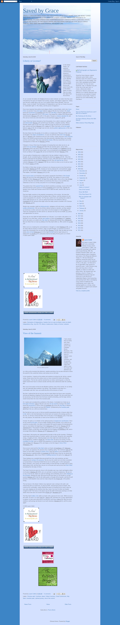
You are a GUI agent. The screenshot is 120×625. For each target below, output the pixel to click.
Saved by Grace (41, 11)
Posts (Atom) (51, 610)
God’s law (62, 134)
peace (56, 451)
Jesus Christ (63, 443)
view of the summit (49, 598)
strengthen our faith (28, 441)
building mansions (51, 455)
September (82, 178)
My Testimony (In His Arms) (83, 116)
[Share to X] (61, 320)
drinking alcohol (44, 206)
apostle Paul (39, 186)
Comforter (38, 596)
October (81, 175)
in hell (24, 414)
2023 (79, 159)
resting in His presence (38, 460)
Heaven (48, 407)
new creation (46, 218)
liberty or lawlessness (48, 324)
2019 (79, 168)
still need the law (58, 160)
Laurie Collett (88, 240)
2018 (79, 213)
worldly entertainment (28, 208)
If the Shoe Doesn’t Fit (85, 194)
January (81, 210)
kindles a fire (34, 496)
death (68, 111)
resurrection (32, 112)
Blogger (68, 621)
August (81, 180)
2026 (79, 152)
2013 (79, 225)
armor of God (30, 232)
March (81, 206)
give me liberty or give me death (62, 322)
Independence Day (28, 324)
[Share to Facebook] (63, 320)
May (80, 201)
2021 (79, 164)
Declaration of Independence (35, 322)
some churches (68, 136)
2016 (79, 218)
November (82, 173)
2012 (79, 228)
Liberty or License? (32, 61)
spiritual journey (39, 598)
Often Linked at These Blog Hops (85, 123)
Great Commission (61, 596)
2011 (79, 230)
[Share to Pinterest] (64, 320)
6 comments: (47, 594)
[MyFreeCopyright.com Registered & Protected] (86, 72)
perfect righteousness (60, 128)
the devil (51, 232)
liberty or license (58, 324)
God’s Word (69, 465)
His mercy (45, 114)
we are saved (29, 175)
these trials (50, 439)
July (80, 182)
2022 (79, 161)
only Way (53, 112)
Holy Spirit (45, 220)
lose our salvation (32, 146)
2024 (79, 157)
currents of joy (45, 451)
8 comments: (47, 319)
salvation (66, 324)
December (82, 171)
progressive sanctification (62, 421)
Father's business (50, 596)
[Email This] (57, 320)
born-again (40, 111)
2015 (79, 220)
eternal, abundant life (62, 116)
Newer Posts (27, 604)
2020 (79, 166)
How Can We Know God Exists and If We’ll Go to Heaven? (86, 112)
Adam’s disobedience (38, 134)
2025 (79, 154)
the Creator (49, 140)
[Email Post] (54, 319)
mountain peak (65, 407)
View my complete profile (83, 290)
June (80, 185)
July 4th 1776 (37, 324)
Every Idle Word (83, 192)
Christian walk (31, 596)
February (82, 208)
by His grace (34, 422)
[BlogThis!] (59, 320)
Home (48, 604)
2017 (79, 216)
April (80, 203)
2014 (79, 223)
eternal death (28, 123)
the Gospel (67, 175)
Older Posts (68, 604)
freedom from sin (48, 322)
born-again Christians (28, 403)
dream (43, 596)
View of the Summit (32, 333)
